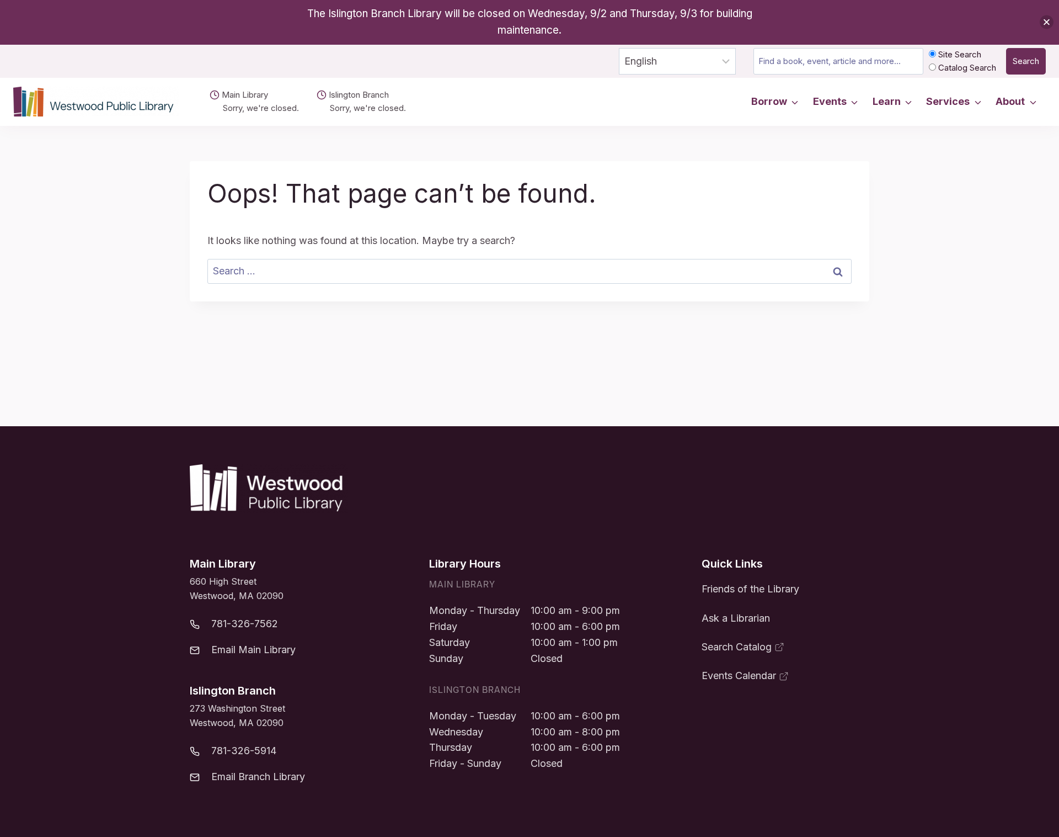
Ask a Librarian (736, 618)
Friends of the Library (750, 589)
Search (1026, 61)
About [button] (1010, 101)
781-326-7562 (244, 623)
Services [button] (948, 101)
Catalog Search (966, 67)
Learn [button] (887, 101)
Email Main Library (253, 649)
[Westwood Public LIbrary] (269, 488)
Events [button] (830, 101)
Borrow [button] (769, 101)
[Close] (1046, 22)
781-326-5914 (243, 750)
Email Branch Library (258, 776)
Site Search (958, 54)
